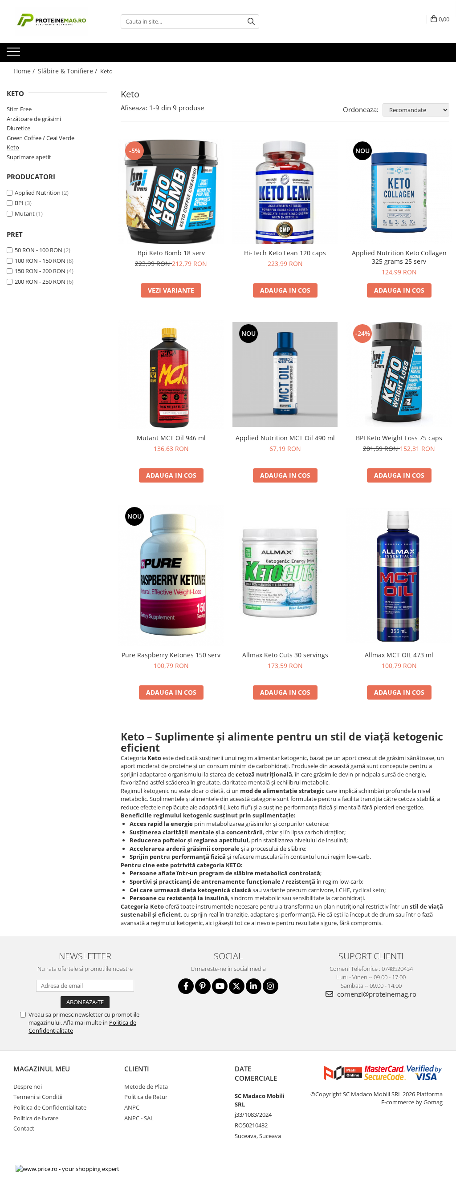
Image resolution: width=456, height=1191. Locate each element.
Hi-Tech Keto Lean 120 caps (285, 253)
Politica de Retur (145, 1097)
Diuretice (18, 128)
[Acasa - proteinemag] (51, 21)
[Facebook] (186, 986)
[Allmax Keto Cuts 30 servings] (285, 575)
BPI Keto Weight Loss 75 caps (399, 438)
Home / (25, 71)
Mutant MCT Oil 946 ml (171, 438)
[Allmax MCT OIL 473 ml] (399, 575)
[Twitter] (236, 986)
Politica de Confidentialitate (49, 1107)
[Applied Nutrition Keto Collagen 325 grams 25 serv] (399, 191)
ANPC (131, 1107)
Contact (23, 1128)
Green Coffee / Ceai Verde (40, 138)
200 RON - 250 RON (40, 282)
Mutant (25, 213)
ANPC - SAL (139, 1118)
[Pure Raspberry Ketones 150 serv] (171, 575)
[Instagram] (270, 986)
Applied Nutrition (38, 193)
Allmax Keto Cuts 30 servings (285, 655)
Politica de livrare (35, 1118)
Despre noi (27, 1086)
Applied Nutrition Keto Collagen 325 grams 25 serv (399, 257)
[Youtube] (220, 986)
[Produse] (14, 54)
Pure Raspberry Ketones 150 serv (171, 655)
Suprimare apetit (29, 157)
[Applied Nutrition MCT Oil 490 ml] (285, 374)
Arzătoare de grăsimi (34, 119)
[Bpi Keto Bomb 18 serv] (171, 191)
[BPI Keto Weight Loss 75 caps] (399, 374)
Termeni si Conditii (37, 1097)
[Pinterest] (203, 986)
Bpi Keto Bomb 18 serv (171, 253)
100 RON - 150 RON (40, 261)
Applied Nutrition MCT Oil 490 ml (285, 438)
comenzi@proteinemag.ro (375, 994)
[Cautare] (251, 21)
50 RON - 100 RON (38, 250)
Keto (13, 147)
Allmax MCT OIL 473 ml (399, 655)
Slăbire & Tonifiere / (68, 71)
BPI (19, 203)
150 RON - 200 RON (40, 271)
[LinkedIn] (253, 986)
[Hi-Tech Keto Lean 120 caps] (285, 192)
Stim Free (19, 109)
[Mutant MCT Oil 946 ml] (171, 374)
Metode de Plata (146, 1086)
